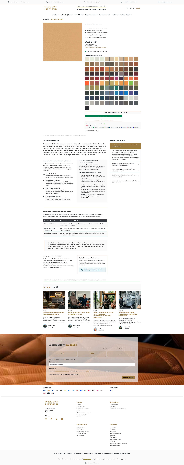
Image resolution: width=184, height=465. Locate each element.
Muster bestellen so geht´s (84, 412)
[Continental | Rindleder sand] (62, 42)
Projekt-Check (81, 406)
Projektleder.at (88, 453)
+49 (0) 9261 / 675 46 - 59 (129, 2)
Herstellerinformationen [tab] (79, 135)
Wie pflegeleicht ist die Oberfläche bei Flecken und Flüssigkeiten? (124, 175)
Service (79, 402)
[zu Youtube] (62, 419)
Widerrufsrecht (78, 453)
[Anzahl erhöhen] (101, 112)
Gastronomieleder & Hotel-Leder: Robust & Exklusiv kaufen (53, 313)
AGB (87, 371)
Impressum (70, 453)
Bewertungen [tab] (58, 135)
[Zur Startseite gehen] (50, 8)
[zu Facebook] (51, 419)
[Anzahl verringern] (86, 112)
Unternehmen (114, 402)
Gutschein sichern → (128, 377)
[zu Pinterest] (56, 419)
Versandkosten (87, 459)
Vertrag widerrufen (82, 414)
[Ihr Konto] (130, 8)
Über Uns (113, 406)
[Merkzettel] (127, 8)
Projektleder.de (108, 453)
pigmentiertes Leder (115, 439)
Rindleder (112, 441)
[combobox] (90, 6)
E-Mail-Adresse (53, 362)
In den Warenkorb (104, 116)
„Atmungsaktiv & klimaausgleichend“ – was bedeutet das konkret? (123, 170)
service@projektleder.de (166, 2)
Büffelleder (113, 431)
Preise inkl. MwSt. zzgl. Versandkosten (95, 47)
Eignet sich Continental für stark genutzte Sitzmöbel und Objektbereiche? (123, 164)
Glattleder (112, 435)
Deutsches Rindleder (115, 433)
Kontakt (79, 404)
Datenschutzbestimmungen (62, 371)
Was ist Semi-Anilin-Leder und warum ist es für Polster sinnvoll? (124, 145)
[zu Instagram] (46, 419)
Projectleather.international (122, 453)
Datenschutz (61, 453)
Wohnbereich (80, 435)
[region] (63, 42)
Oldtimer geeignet (81, 433)
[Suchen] (104, 6)
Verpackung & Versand (83, 408)
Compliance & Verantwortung (118, 408)
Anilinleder (113, 427)
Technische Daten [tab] (67, 135)
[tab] (48, 136)
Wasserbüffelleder (115, 445)
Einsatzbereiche (82, 424)
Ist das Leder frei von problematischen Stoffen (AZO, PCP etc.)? (124, 181)
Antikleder (113, 429)
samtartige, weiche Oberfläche (118, 443)
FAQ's (78, 410)
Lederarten (113, 424)
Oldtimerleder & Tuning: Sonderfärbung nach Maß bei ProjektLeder (128, 314)
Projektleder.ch (98, 453)
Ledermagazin (114, 404)
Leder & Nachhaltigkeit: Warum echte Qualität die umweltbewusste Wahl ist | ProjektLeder (103, 315)
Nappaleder (113, 437)
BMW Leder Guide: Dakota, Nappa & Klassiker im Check (79, 313)
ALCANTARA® (81, 427)
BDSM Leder (80, 429)
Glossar (79, 417)
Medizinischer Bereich (83, 431)
